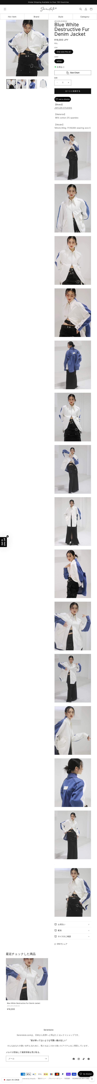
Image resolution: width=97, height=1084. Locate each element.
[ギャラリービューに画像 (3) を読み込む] (32, 84)
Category (84, 16)
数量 (56, 78)
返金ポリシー (42, 1078)
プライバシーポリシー (55, 1078)
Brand (36, 16)
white (59, 61)
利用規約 (67, 1078)
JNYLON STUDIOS (60, 21)
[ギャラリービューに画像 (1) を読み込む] (11, 84)
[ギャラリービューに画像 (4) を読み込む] (43, 84)
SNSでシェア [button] (62, 944)
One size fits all (64, 52)
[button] (5, 9)
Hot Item (12, 16)
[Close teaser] (7, 536)
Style (60, 16)
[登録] (45, 1058)
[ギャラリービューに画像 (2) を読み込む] (22, 84)
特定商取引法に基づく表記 (81, 1078)
